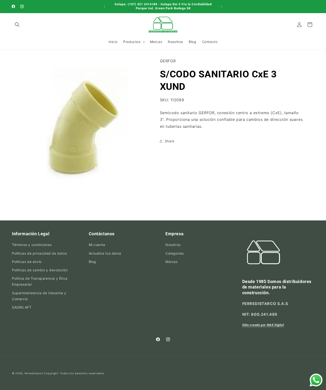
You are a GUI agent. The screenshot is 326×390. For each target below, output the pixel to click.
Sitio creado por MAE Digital (263, 325)
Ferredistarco (34, 373)
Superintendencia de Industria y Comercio (39, 296)
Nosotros (173, 245)
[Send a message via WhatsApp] (316, 380)
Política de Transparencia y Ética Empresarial (40, 281)
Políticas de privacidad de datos (39, 253)
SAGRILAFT (21, 307)
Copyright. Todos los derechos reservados (74, 373)
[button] (17, 24)
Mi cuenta (97, 245)
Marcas (171, 262)
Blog (92, 262)
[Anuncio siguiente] (221, 6)
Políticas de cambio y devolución (40, 270)
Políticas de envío (27, 262)
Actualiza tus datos (105, 253)
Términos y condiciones (32, 245)
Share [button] (169, 141)
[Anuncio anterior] (104, 6)
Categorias (174, 253)
